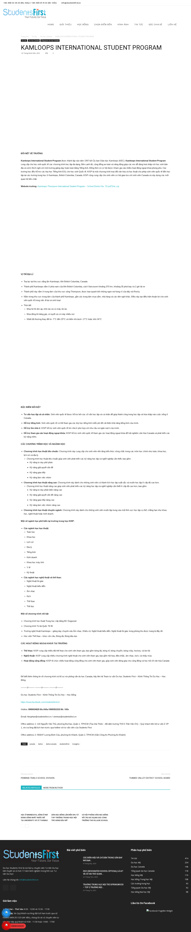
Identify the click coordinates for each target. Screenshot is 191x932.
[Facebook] (181, 2)
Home (51, 24)
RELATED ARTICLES (31, 788)
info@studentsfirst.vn (71, 3)
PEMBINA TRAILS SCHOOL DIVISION (37, 778)
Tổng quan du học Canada (50, 40)
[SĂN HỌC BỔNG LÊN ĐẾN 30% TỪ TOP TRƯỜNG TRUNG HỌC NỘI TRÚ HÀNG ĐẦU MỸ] (65, 803)
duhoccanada (51, 744)
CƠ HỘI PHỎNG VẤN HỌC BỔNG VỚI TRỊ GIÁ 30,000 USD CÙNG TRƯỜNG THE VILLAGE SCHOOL (95, 817)
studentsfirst (64, 744)
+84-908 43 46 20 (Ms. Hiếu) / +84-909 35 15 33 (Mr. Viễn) (30, 3)
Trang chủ (25, 36)
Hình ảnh (123, 24)
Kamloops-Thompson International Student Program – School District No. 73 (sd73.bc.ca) (78, 186)
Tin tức (138, 24)
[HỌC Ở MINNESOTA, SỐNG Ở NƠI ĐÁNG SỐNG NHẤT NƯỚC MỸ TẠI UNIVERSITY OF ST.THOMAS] (34, 803)
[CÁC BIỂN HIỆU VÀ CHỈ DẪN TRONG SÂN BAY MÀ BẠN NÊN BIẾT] (74, 861)
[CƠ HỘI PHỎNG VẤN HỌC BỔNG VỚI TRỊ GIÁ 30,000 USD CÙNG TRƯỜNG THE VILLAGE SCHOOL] (95, 803)
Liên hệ (172, 24)
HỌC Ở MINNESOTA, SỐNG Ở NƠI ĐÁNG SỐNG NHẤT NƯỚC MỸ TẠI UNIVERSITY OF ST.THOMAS (34, 817)
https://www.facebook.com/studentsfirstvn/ (40, 702)
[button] (184, 13)
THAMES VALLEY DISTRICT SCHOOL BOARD (149, 778)
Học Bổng (83, 24)
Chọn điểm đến (103, 24)
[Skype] (186, 2)
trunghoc (76, 744)
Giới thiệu (65, 24)
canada (32, 744)
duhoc (40, 744)
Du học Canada (46, 36)
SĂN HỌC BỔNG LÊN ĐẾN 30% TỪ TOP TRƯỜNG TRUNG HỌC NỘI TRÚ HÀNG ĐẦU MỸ (65, 817)
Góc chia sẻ (155, 24)
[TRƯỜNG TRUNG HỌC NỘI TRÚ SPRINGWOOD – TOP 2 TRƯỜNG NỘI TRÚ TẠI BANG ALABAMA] (74, 888)
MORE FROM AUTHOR (53, 788)
